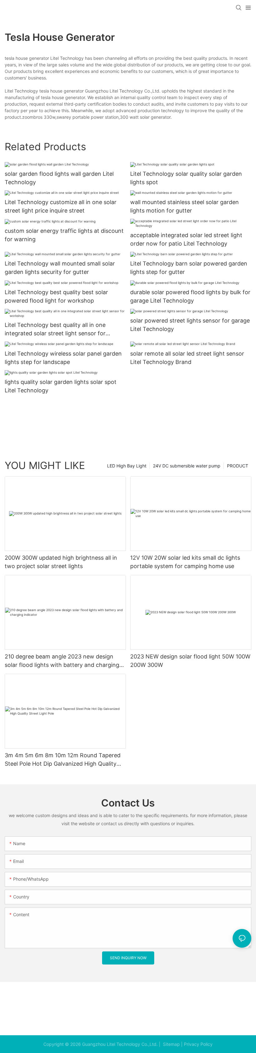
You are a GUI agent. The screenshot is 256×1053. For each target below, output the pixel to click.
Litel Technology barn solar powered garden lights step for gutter (188, 267)
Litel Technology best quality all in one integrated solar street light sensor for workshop (55, 329)
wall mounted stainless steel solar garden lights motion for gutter (184, 206)
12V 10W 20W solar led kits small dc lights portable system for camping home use (185, 561)
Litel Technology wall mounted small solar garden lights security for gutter (60, 267)
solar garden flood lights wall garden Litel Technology (59, 177)
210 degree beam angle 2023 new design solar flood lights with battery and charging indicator (62, 661)
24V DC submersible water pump (186, 465)
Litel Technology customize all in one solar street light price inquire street (60, 206)
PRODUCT (237, 465)
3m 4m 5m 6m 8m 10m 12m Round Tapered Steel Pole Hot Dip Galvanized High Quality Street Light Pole (63, 760)
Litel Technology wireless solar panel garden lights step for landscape (63, 357)
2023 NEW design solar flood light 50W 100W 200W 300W (190, 660)
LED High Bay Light (126, 465)
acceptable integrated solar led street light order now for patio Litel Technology (186, 239)
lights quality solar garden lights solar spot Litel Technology (60, 386)
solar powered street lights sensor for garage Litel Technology (190, 324)
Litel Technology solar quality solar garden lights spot (186, 177)
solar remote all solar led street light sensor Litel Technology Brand (187, 357)
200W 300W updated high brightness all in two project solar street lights (61, 561)
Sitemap (171, 1044)
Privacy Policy (198, 1044)
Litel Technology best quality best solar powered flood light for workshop (56, 296)
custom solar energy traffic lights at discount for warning (64, 234)
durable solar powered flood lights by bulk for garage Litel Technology (190, 296)
